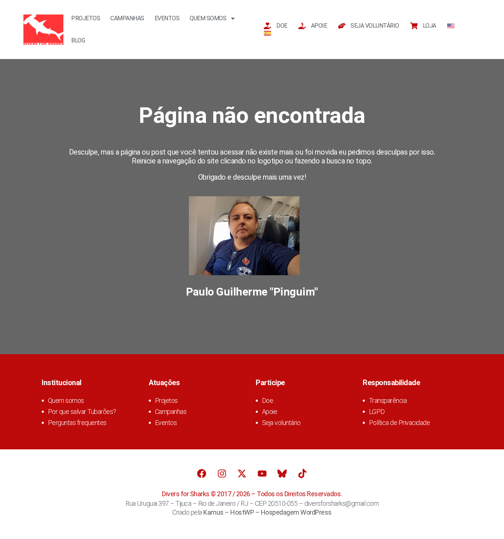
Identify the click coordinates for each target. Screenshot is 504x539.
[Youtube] (262, 473)
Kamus (213, 512)
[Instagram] (222, 473)
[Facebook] (202, 473)
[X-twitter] (242, 473)
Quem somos (208, 18)
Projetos (85, 18)
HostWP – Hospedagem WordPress (281, 512)
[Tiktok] (302, 473)
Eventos (167, 18)
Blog (78, 40)
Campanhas (127, 18)
